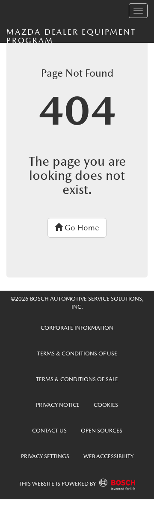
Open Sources (101, 430)
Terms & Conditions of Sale (77, 379)
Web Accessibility (108, 456)
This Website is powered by (58, 483)
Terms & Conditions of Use (77, 353)
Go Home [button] (80, 227)
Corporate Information (77, 328)
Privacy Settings (45, 456)
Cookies (106, 405)
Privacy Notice (58, 405)
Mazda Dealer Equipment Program (71, 35)
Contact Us (49, 430)
